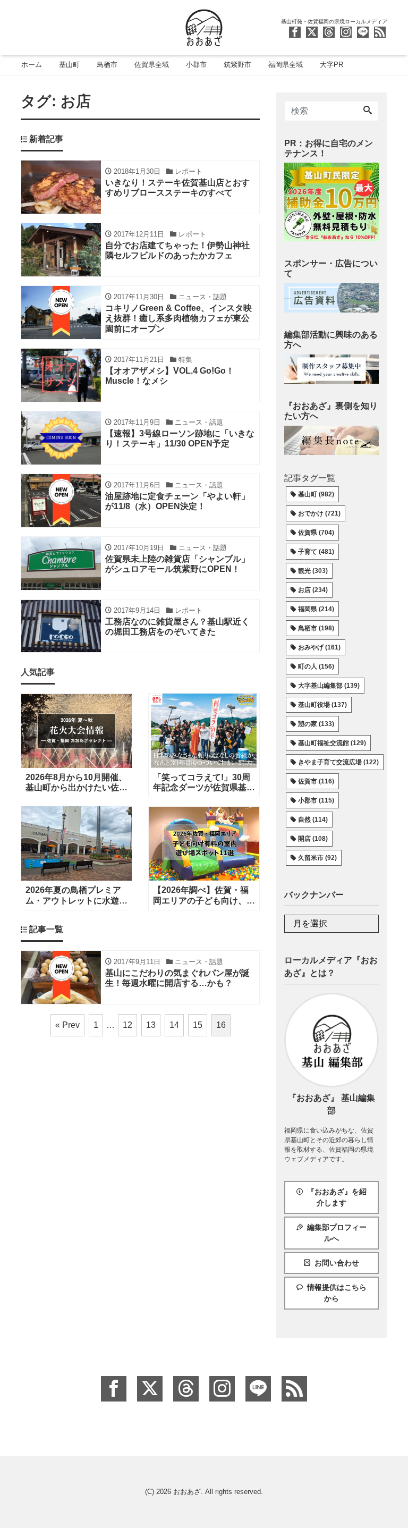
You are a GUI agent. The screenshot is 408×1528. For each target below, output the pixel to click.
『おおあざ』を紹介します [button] (337, 1197)
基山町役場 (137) (322, 704)
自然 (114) (313, 819)
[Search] (367, 111)
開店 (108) (313, 838)
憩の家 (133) (316, 724)
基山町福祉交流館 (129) (332, 743)
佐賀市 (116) (316, 781)
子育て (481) (316, 551)
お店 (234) (313, 590)
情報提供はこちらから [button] (337, 1293)
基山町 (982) (316, 494)
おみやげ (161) (319, 647)
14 (174, 1024)
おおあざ (187, 1492)
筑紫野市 (237, 65)
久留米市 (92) (317, 858)
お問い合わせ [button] (336, 1263)
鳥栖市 (107, 65)
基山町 (69, 65)
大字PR (331, 65)
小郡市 (196, 65)
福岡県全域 (285, 65)
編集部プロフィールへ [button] (337, 1233)
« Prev (67, 1024)
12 (127, 1024)
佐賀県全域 (151, 65)
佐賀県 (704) (316, 532)
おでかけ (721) (319, 513)
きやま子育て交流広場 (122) (338, 762)
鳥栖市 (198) (316, 628)
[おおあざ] (204, 26)
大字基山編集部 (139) (329, 685)
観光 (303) (313, 571)
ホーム (31, 65)
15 (197, 1024)
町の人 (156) (316, 666)
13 (151, 1024)
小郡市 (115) (316, 800)
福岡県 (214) (316, 609)
